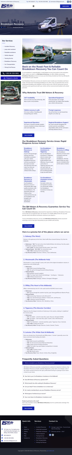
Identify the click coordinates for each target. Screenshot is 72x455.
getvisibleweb (50, 450)
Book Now (66, 6)
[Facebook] (68, 2)
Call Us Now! (28, 135)
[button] (33, 6)
